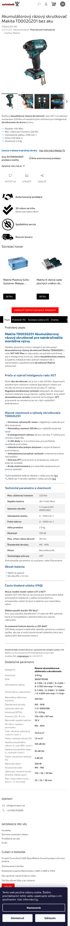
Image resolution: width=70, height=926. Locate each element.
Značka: (12, 32)
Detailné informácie (12, 166)
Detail (9, 296)
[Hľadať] (39, 4)
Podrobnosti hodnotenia (42, 29)
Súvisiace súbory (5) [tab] (38, 319)
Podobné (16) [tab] (19, 319)
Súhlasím (50, 918)
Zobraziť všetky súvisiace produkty (35, 310)
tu (36, 899)
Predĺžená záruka (11, 838)
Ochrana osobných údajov (15, 834)
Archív (8, 886)
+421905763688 (15, 810)
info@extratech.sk (16, 805)
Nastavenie (34, 907)
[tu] (56, 475)
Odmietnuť (17, 918)
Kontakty (6, 830)
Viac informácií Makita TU (52, 150)
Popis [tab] (7, 319)
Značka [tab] (54, 319)
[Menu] (62, 4)
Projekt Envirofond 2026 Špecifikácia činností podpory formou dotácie (33, 860)
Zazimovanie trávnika (13, 866)
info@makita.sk (23, 656)
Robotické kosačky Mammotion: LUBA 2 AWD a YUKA (28, 870)
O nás (4, 842)
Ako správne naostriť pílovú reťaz (19, 875)
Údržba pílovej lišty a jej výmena (18, 880)
